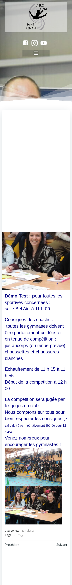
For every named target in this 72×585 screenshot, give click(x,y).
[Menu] (36, 53)
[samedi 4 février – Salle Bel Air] (36, 260)
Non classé (28, 530)
